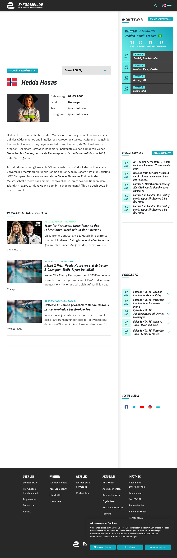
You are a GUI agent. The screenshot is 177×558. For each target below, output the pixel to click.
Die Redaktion (30, 482)
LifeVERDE (55, 495)
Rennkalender (136, 505)
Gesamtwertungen (113, 507)
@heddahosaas (78, 114)
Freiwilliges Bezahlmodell (30, 490)
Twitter (134, 407)
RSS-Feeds (109, 482)
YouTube (142, 407)
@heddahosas (77, 108)
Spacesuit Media (58, 482)
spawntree (55, 501)
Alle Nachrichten (112, 488)
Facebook (126, 407)
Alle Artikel (161, 152)
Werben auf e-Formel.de (83, 484)
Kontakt (27, 511)
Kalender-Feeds (138, 511)
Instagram (150, 407)
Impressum (29, 499)
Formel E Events (159, 19)
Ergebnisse (109, 501)
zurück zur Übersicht (24, 70)
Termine (107, 513)
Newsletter (158, 407)
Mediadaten (82, 492)
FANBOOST (135, 499)
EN (164, 5)
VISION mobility (58, 488)
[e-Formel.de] (25, 5)
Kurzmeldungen (111, 495)
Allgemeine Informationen (137, 484)
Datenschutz (30, 505)
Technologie (135, 492)
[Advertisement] (59, 35)
